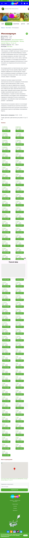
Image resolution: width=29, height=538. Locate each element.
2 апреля (17, 255)
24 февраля (18, 133)
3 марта (4, 160)
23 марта (18, 221)
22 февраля (18, 126)
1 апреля (4, 255)
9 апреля (4, 282)
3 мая (17, 356)
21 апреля (4, 322)
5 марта (4, 167)
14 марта (18, 194)
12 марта (18, 187)
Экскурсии (16, 23)
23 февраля (4, 133)
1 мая (17, 349)
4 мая (3, 363)
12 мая (3, 390)
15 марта (4, 201)
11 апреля (4, 289)
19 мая (17, 410)
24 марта (4, 228)
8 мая (3, 376)
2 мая (3, 356)
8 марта (17, 174)
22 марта (4, 221)
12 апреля (18, 289)
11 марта (4, 187)
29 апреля (18, 343)
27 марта (18, 235)
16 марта (18, 201)
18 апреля (18, 309)
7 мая (17, 370)
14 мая (3, 397)
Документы (15, 510)
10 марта (18, 180)
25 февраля (4, 140)
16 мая (3, 403)
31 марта (18, 248)
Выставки (8, 23)
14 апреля (18, 295)
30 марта (4, 248)
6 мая (3, 370)
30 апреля (4, 349)
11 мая (17, 383)
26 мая (3, 437)
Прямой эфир (13, 262)
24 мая (3, 430)
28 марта (4, 241)
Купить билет (6, 130)
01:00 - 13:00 (18, 182)
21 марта (18, 214)
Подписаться (14, 489)
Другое (23, 23)
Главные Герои (15, 504)
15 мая (17, 397)
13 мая (17, 390)
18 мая (3, 410)
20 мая (3, 417)
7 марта (4, 174)
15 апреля (4, 302)
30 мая (17, 444)
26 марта (4, 235)
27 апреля (18, 336)
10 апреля (18, 282)
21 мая (17, 417)
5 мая (17, 363)
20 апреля (18, 316)
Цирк (2, 23)
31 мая (3, 451)
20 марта (4, 214)
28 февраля (4, 147)
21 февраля (4, 126)
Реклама (15, 508)
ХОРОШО (25, 535)
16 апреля (18, 302)
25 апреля (18, 329)
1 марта (4, 153)
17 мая (17, 403)
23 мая (17, 424)
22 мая (3, 424)
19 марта (18, 207)
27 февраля (18, 140)
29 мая (3, 444)
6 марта (17, 167)
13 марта (4, 194)
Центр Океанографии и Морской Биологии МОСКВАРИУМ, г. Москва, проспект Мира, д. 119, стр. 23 (14, 479)
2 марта (17, 153)
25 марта (18, 228)
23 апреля (18, 322)
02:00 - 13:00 (5, 188)
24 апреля (4, 329)
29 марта (18, 241)
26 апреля (4, 336)
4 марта (17, 160)
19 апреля (4, 316)
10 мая (3, 383)
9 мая (17, 376)
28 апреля (4, 343)
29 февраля (18, 147)
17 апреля (4, 309)
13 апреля (4, 295)
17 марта (4, 207)
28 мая (17, 437)
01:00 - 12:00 (5, 128)
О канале (15, 506)
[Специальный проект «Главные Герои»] (14, 521)
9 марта (4, 180)
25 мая (17, 430)
